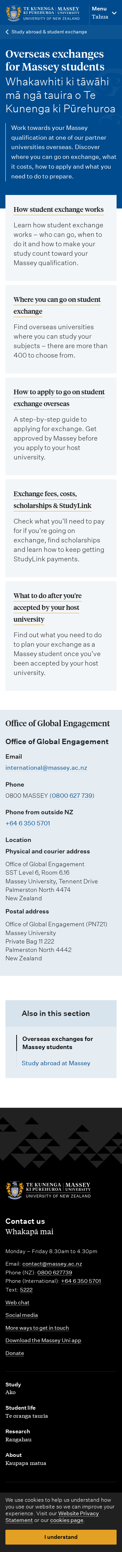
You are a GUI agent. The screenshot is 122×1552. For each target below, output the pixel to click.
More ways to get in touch (37, 1328)
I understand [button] (61, 1537)
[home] (43, 13)
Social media (21, 1315)
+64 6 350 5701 (27, 823)
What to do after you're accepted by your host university (48, 607)
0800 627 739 (72, 795)
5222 (26, 1290)
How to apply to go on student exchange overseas (59, 397)
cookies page (66, 1520)
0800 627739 (54, 1272)
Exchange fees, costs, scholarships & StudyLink (53, 499)
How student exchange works (59, 209)
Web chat (17, 1302)
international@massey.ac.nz (46, 767)
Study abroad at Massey (56, 1063)
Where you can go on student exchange (57, 304)
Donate (14, 1353)
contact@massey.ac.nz (52, 1264)
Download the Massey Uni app (43, 1340)
